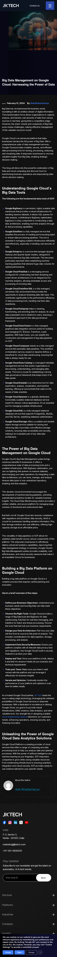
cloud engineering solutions (14, 717)
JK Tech (38, 695)
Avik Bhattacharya (40, 103)
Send (43, 877)
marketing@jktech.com (14, 844)
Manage (31, 952)
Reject (19, 952)
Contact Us (35, 5)
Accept (8, 952)
